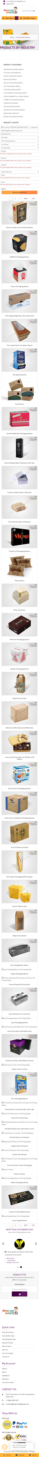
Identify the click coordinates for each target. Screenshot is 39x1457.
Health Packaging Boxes (13, 83)
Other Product (6, 1346)
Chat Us (34, 1455)
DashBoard (6, 1375)
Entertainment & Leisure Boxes (16, 96)
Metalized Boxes (10, 79)
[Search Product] (34, 11)
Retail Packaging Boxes (13, 76)
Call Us (8, 1455)
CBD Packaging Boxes (12, 106)
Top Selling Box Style (9, 1339)
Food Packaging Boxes (12, 89)
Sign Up (4, 1368)
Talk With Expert (28, 18)
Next (26, 198)
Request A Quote (7, 1343)
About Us (5, 1350)
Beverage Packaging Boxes (14, 110)
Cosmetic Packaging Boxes (14, 100)
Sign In (4, 1372)
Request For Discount (19, 192)
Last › (34, 198)
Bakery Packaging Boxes (13, 116)
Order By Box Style (8, 1336)
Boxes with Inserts (11, 113)
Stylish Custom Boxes (12, 73)
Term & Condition (7, 1353)
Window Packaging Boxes (14, 69)
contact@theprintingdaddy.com (15, 1)
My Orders (6, 1379)
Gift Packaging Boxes (12, 86)
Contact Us (5, 1357)
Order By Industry (8, 1332)
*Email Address (19, 1284)
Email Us (21, 1455)
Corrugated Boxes (11, 103)
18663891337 (10, 4)
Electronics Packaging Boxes (15, 93)
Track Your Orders (8, 1382)
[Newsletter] (19, 1294)
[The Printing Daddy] (10, 10)
